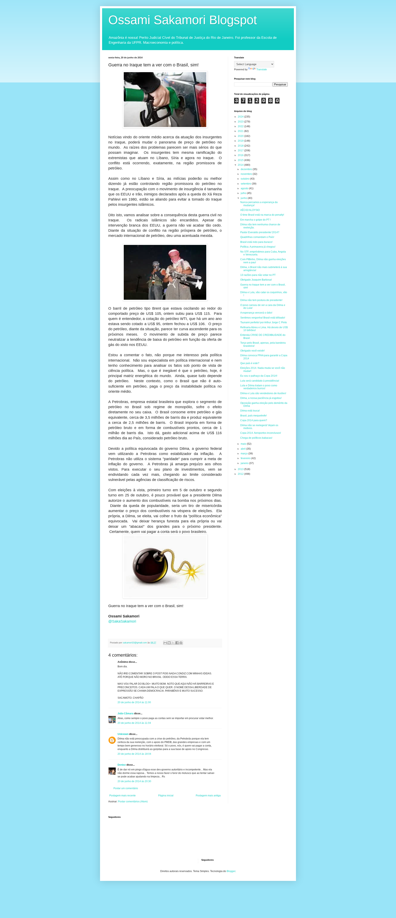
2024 (241, 116)
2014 (241, 164)
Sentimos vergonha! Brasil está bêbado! (262, 317)
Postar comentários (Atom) (133, 801)
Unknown (123, 734)
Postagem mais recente (122, 795)
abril (243, 448)
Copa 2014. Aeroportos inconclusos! (260, 432)
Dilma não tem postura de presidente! (261, 300)
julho (244, 193)
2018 (241, 145)
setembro (246, 183)
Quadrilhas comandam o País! (257, 237)
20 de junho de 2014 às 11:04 (134, 723)
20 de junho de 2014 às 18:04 (134, 753)
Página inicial (165, 795)
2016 (241, 155)
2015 (241, 160)
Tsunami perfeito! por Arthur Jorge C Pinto (263, 322)
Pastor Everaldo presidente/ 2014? (259, 232)
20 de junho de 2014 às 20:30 (134, 781)
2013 (241, 469)
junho (244, 198)
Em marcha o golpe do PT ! (255, 219)
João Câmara (125, 713)
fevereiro (246, 458)
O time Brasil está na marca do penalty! (262, 214)
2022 (241, 126)
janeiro (245, 463)
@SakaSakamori (122, 621)
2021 (241, 131)
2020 (241, 136)
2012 (241, 474)
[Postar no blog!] (169, 643)
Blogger (231, 871)
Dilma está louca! (250, 410)
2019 (241, 140)
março (244, 453)
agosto (245, 188)
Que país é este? (249, 363)
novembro (247, 174)
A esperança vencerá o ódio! (256, 312)
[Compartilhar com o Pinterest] (181, 643)
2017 (241, 150)
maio (244, 443)
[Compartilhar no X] (173, 643)
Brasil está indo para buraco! (256, 242)
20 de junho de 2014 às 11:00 (134, 702)
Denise (122, 764)
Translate (261, 69)
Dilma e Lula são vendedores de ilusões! (263, 393)
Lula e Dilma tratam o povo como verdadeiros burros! (258, 387)
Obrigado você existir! (252, 350)
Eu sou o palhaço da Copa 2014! (258, 375)
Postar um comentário (125, 788)
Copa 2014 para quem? (253, 420)
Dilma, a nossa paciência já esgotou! (261, 398)
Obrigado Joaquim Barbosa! (256, 279)
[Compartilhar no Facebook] (177, 643)
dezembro (247, 169)
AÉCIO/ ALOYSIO (250, 210)
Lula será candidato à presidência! (259, 380)
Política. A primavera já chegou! (257, 246)
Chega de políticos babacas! (256, 437)
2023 (241, 121)
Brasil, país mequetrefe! (253, 415)
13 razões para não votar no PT (258, 275)
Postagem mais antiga (208, 795)
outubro (245, 178)
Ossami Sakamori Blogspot (182, 20)
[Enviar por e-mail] (165, 643)
